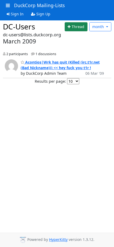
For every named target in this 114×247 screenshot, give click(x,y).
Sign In (17, 13)
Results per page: (50, 81)
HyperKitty (58, 239)
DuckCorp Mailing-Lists (39, 5)
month (98, 26)
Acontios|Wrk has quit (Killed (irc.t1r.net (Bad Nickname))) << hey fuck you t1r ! (60, 65)
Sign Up (42, 13)
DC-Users (19, 26)
